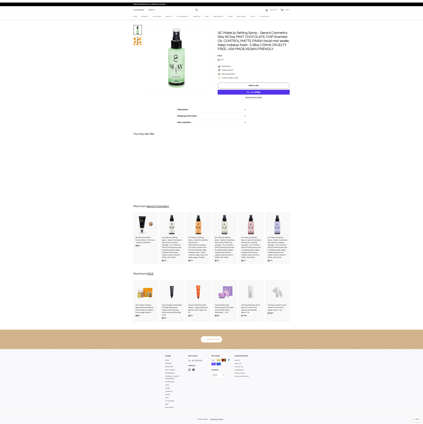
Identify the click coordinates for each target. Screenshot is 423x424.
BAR (166, 404)
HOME (230, 16)
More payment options (253, 97)
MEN (207, 16)
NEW (135, 16)
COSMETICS (169, 382)
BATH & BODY (170, 370)
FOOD (252, 16)
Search (237, 360)
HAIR (167, 385)
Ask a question (184, 122)
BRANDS (145, 16)
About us (238, 363)
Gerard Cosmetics (158, 206)
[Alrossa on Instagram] (189, 370)
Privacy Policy (240, 373)
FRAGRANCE (218, 16)
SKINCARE (157, 16)
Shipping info (239, 370)
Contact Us (239, 366)
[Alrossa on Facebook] (193, 370)
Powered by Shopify (216, 419)
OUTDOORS (264, 16)
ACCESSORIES (182, 16)
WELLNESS (241, 16)
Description (182, 109)
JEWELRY (197, 16)
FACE (150, 273)
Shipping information (187, 116)
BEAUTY (169, 16)
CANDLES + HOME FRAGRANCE (172, 377)
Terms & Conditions (242, 376)
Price (220, 56)
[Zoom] (177, 58)
